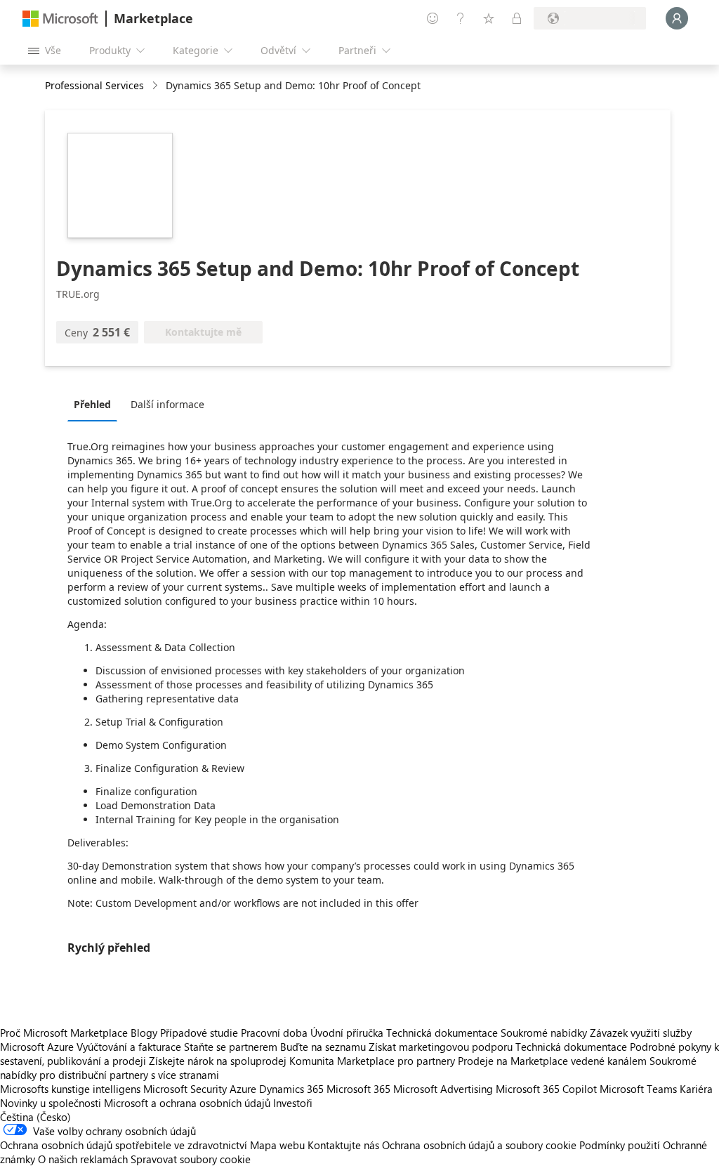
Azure (243, 1089)
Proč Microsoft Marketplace (64, 1033)
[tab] (95, 403)
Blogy (144, 1033)
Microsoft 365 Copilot (546, 1089)
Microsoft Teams (638, 1089)
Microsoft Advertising (443, 1089)
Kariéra (696, 1089)
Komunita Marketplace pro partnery (372, 1061)
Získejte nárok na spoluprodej (217, 1061)
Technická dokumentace (442, 1033)
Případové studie (199, 1033)
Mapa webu (277, 1145)
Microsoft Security (185, 1089)
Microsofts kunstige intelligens (70, 1089)
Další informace (167, 404)
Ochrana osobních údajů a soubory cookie (479, 1145)
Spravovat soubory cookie (191, 1159)
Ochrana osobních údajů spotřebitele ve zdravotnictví (123, 1145)
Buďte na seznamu (323, 1047)
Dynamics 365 (291, 1089)
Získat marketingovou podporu (441, 1047)
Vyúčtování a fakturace (129, 1047)
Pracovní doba (274, 1033)
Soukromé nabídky (544, 1033)
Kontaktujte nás (343, 1145)
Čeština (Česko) (35, 1117)
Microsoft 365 (358, 1089)
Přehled (92, 404)
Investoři (292, 1103)
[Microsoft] (60, 19)
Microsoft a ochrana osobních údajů (187, 1103)
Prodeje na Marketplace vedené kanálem (552, 1061)
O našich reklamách (83, 1159)
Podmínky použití (619, 1145)
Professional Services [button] (94, 85)
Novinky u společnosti (50, 1103)
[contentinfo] (156, 86)
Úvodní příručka (346, 1033)
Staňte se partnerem (230, 1047)
